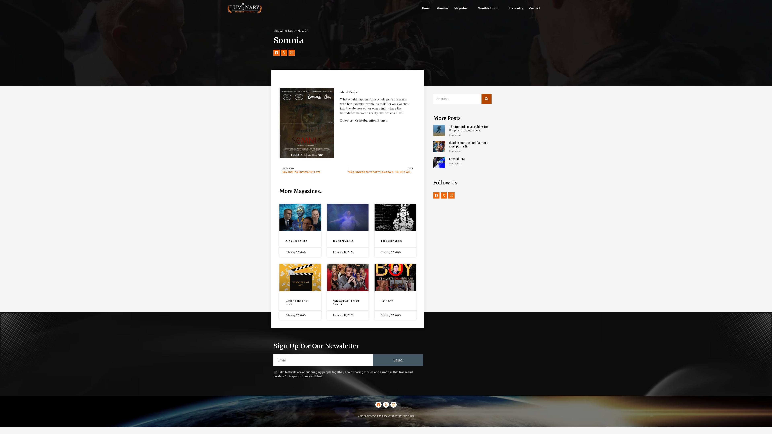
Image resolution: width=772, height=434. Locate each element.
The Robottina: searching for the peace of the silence (468, 128)
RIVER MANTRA (343, 240)
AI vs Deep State (296, 240)
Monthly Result (488, 8)
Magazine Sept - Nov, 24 (290, 31)
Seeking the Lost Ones (296, 302)
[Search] (486, 99)
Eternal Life (457, 159)
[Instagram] (291, 53)
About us (442, 8)
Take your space (391, 240)
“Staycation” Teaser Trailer (346, 302)
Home (426, 8)
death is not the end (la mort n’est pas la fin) (468, 144)
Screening (516, 8)
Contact (534, 8)
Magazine (461, 8)
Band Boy (387, 300)
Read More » (455, 134)
